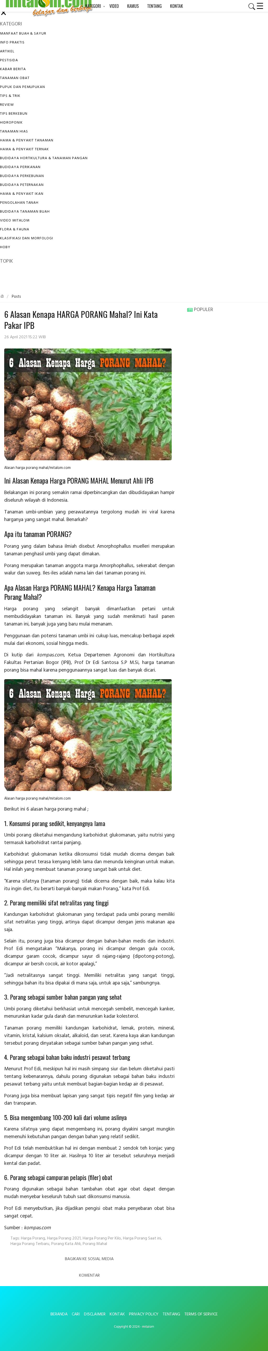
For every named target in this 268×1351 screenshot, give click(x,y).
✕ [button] (3, 13)
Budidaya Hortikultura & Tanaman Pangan (43, 158)
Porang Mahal (95, 1244)
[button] (249, 6)
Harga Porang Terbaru (29, 1244)
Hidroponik (11, 123)
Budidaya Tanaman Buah (25, 212)
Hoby (5, 247)
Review (7, 105)
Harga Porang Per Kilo (102, 1238)
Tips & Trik (10, 96)
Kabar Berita (13, 69)
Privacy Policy (143, 1314)
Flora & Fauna (14, 229)
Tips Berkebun (13, 114)
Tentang (171, 1314)
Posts (16, 297)
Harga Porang (33, 1238)
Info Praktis (12, 43)
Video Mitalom (14, 221)
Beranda (59, 1314)
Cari (76, 1314)
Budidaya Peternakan (22, 185)
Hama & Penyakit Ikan (21, 194)
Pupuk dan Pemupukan (22, 87)
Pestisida (9, 60)
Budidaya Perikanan (20, 167)
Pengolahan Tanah (19, 203)
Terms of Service (201, 1314)
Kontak (117, 1314)
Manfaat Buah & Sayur (23, 34)
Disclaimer (94, 1314)
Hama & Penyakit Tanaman (26, 140)
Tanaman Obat (15, 78)
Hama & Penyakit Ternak (24, 149)
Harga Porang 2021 (64, 1238)
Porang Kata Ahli (66, 1244)
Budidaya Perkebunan (22, 176)
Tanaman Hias (14, 132)
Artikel (7, 51)
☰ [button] (260, 5)
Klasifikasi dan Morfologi (26, 238)
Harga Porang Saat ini (142, 1238)
